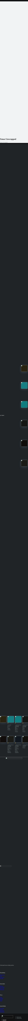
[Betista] (24, 426)
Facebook (2, 1008)
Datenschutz (19, 1018)
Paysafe (1, 978)
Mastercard (2, 974)
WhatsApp (2, 1011)
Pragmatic (2, 989)
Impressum (19, 1017)
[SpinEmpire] (24, 388)
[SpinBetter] (24, 407)
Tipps (1, 1000)
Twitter (1, 1009)
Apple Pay (2, 977)
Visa (1, 976)
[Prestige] (24, 371)
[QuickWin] (24, 446)
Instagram (2, 1010)
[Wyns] (24, 466)
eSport (1, 999)
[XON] (18, 742)
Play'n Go (2, 988)
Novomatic (2, 987)
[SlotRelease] (7, 1017)
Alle (1, 997)
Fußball (1, 998)
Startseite (4, 1019)
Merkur (1, 986)
